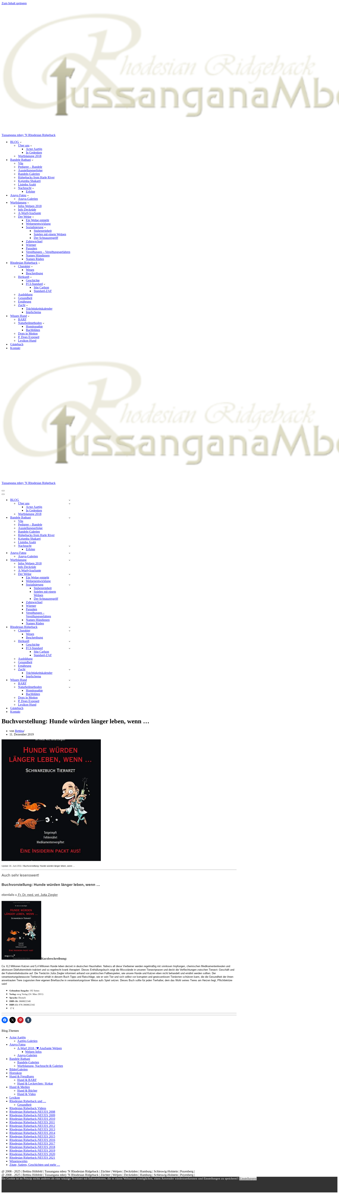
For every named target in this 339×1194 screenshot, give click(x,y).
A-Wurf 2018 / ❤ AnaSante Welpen (39, 1048)
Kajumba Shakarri (29, 181)
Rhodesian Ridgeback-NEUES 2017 (32, 1143)
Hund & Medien (19, 1087)
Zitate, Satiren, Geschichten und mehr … (34, 1164)
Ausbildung (25, 294)
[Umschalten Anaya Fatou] (69, 553)
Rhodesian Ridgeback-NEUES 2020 (32, 1154)
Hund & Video (26, 1094)
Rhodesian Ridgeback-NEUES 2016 (32, 1140)
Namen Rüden (35, 259)
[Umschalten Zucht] (69, 669)
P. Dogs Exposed (28, 337)
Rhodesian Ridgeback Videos (27, 1108)
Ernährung (24, 301)
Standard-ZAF (43, 291)
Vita (20, 163)
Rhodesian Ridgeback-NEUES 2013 (32, 1129)
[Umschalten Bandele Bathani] (69, 517)
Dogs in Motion (28, 333)
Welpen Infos (33, 1051)
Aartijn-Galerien (27, 1041)
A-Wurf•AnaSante (29, 213)
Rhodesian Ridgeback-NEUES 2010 (32, 1118)
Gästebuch (16, 344)
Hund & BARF (27, 1080)
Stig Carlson (41, 287)
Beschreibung (34, 273)
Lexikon (14, 1097)
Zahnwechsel (34, 241)
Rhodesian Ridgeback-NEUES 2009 (32, 1115)
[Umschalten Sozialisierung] (69, 584)
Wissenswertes (18, 1161)
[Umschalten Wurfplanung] (69, 560)
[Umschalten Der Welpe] (69, 574)
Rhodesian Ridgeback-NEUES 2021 (32, 1157)
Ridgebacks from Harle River (36, 177)
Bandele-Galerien (29, 174)
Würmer (31, 245)
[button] (20, 142)
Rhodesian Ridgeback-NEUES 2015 (32, 1136)
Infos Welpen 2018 (30, 206)
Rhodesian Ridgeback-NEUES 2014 (32, 1133)
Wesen (30, 269)
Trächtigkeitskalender (39, 308)
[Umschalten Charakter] (69, 630)
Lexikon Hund (27, 340)
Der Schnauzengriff (46, 237)
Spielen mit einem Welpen (50, 234)
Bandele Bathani (19, 1058)
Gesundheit (25, 298)
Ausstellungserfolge (30, 170)
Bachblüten (33, 330)
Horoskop (15, 1073)
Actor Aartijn (34, 149)
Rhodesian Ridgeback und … (27, 1101)
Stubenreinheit (43, 230)
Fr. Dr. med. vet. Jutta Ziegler (37, 894)
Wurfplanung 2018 (29, 156)
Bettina (19, 731)
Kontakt (15, 348)
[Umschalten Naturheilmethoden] (69, 687)
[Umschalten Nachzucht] (69, 546)
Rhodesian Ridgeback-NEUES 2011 (32, 1122)
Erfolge (30, 191)
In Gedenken (34, 152)
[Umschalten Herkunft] (69, 641)
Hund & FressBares (21, 1076)
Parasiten (31, 248)
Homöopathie (34, 326)
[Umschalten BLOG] (69, 500)
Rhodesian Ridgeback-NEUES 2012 (32, 1126)
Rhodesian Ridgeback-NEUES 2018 (32, 1147)
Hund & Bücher (27, 1090)
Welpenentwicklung (38, 223)
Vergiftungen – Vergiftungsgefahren (48, 252)
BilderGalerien (18, 1069)
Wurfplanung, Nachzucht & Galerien (40, 1066)
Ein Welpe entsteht (37, 220)
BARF (22, 319)
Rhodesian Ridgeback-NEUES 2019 (32, 1150)
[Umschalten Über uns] (69, 503)
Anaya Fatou (17, 1044)
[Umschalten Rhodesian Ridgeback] (69, 627)
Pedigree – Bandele (30, 166)
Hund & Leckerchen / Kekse (35, 1083)
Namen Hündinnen (38, 255)
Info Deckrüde (27, 209)
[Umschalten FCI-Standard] (69, 648)
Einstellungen (248, 1178)
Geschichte (33, 280)
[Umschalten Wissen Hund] (69, 680)
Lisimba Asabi (27, 184)
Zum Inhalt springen (14, 3)
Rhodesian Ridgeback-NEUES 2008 (32, 1111)
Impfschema (33, 312)
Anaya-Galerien (28, 198)
